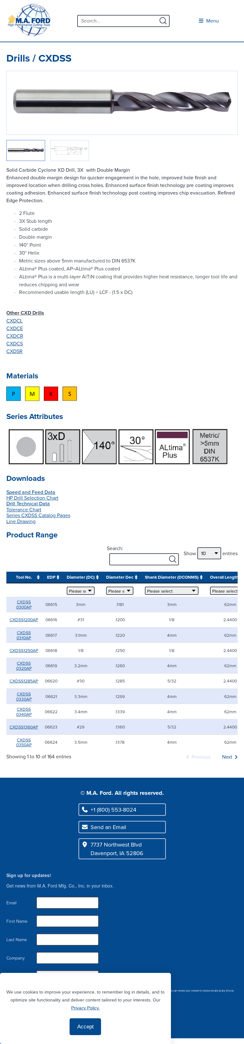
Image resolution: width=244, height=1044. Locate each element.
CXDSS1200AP (24, 619)
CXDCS (14, 343)
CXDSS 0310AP (24, 635)
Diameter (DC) (81, 577)
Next (227, 756)
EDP (51, 577)
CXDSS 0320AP (24, 665)
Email (11, 903)
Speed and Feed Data (30, 492)
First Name (17, 921)
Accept (85, 1027)
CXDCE (14, 328)
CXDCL (14, 320)
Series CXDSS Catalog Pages (38, 515)
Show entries (211, 553)
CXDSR (14, 351)
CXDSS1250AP (24, 650)
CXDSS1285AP (24, 681)
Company (15, 958)
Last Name (16, 939)
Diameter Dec (119, 577)
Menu (212, 20)
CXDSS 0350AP (24, 742)
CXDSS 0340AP (24, 711)
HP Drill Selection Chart (32, 497)
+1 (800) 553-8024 (113, 810)
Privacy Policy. (85, 1007)
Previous (201, 756)
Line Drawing (21, 521)
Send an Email (108, 827)
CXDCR (14, 335)
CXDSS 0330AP (24, 696)
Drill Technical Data (28, 503)
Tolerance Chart (23, 509)
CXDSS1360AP (24, 727)
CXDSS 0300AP (24, 604)
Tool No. (24, 577)
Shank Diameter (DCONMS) (172, 577)
